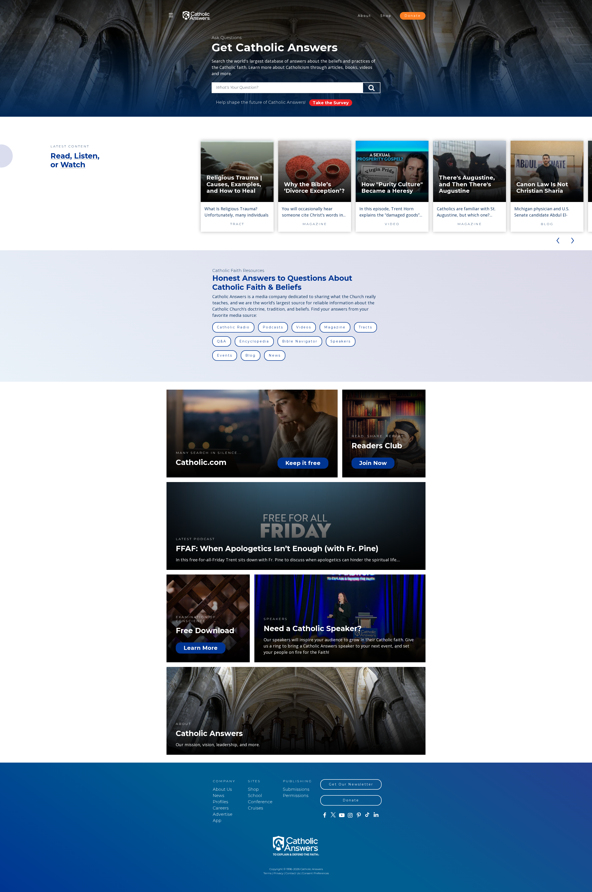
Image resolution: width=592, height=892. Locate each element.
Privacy (278, 873)
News (275, 355)
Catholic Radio (233, 327)
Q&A (221, 341)
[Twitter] (333, 815)
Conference (260, 801)
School (255, 795)
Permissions (295, 795)
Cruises (255, 808)
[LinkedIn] (376, 815)
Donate (412, 16)
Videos (303, 327)
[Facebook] (324, 815)
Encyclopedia (254, 341)
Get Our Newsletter (351, 784)
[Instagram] (350, 815)
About (364, 16)
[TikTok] (367, 815)
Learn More (201, 648)
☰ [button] (170, 15)
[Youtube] (341, 815)
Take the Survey (331, 102)
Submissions (296, 789)
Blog (250, 355)
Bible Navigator (300, 341)
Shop (386, 16)
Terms (267, 873)
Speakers (340, 341)
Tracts (365, 327)
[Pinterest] (359, 815)
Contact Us (292, 873)
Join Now (373, 463)
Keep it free (303, 463)
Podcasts (273, 327)
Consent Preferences (315, 873)
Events (224, 355)
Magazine (335, 327)
